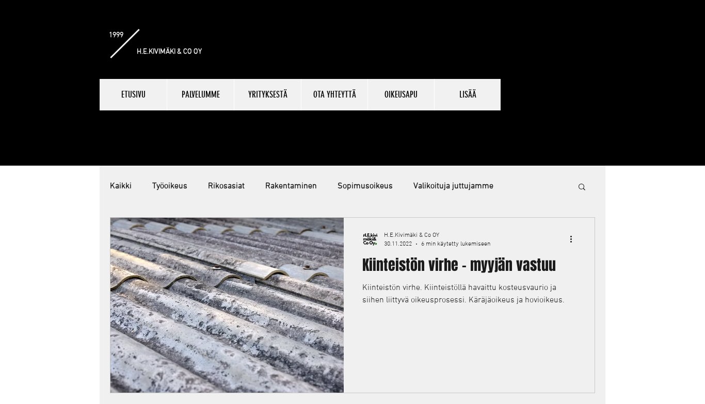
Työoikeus (169, 186)
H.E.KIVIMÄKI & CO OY (169, 51)
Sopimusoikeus (365, 186)
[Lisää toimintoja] (574, 239)
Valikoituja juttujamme (453, 186)
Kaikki (121, 186)
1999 (116, 35)
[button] (582, 187)
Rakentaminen (291, 186)
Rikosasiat (226, 186)
